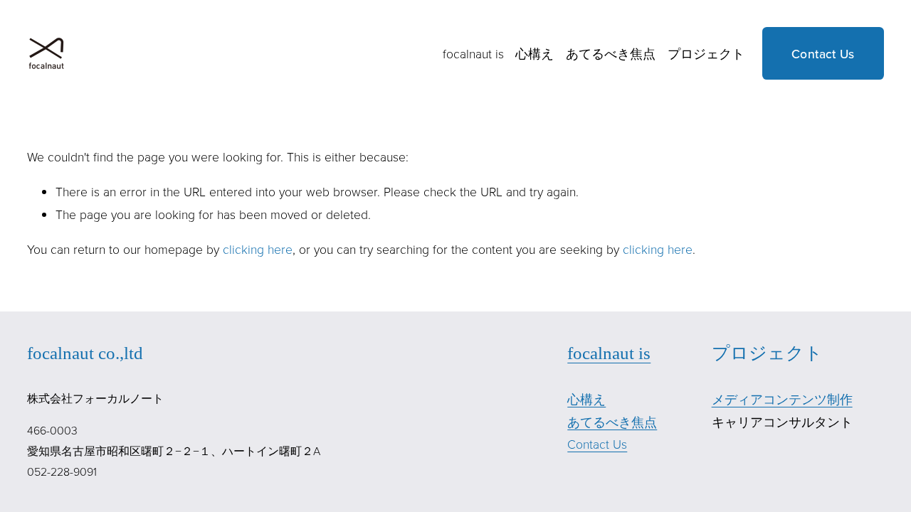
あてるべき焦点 (610, 53)
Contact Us (823, 54)
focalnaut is (473, 53)
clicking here (258, 248)
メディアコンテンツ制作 (782, 398)
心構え (534, 53)
